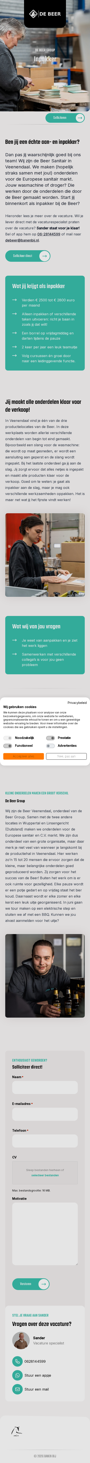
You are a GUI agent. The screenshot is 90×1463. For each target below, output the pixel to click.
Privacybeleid (77, 703)
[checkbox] (7, 738)
